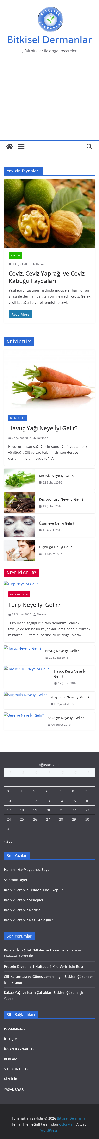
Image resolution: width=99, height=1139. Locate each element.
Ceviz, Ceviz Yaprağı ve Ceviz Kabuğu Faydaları (47, 277)
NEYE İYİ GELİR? (19, 594)
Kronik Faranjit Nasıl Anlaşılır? (28, 920)
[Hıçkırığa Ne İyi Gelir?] (19, 550)
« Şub (8, 841)
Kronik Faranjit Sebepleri (24, 900)
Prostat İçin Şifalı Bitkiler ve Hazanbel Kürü (39, 950)
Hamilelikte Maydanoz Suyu (27, 869)
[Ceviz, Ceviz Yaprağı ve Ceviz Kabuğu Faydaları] (49, 213)
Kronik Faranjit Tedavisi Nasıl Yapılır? (34, 890)
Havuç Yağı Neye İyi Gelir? (43, 428)
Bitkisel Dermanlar (49, 39)
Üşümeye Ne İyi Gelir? (56, 523)
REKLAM (10, 1059)
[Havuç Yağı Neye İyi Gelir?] (49, 380)
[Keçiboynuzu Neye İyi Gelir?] (19, 503)
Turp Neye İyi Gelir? (34, 604)
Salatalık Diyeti (16, 880)
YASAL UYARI (14, 1089)
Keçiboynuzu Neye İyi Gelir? (61, 499)
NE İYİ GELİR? (17, 418)
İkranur (17, 982)
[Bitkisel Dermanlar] (9, 146)
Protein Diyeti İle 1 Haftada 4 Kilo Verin (36, 966)
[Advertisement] (49, 100)
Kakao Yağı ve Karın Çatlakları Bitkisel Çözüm (41, 992)
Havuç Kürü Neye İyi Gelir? (70, 674)
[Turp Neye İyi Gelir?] (49, 584)
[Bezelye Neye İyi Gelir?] (24, 721)
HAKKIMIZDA (14, 1028)
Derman (41, 264)
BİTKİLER (15, 255)
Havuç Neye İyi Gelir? (62, 650)
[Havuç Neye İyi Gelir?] (22, 654)
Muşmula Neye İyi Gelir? (69, 697)
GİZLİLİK (10, 1079)
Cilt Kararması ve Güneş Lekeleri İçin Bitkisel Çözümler (48, 976)
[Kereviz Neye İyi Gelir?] (19, 479)
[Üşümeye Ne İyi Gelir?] (19, 526)
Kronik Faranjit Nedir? (22, 910)
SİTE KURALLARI (17, 1069)
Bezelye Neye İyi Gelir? (66, 717)
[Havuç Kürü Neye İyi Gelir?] (27, 677)
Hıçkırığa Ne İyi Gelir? (56, 547)
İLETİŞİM (11, 1039)
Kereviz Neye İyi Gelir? (56, 475)
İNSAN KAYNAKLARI (20, 1049)
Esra (79, 966)
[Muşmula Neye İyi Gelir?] (25, 701)
